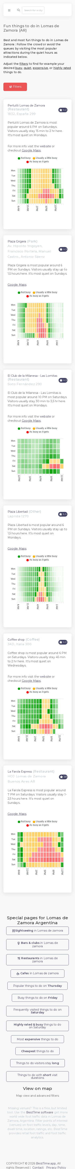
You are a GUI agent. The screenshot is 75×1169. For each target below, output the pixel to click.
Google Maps (31, 150)
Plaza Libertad (18, 511)
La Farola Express (20, 771)
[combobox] (33, 10)
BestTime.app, (46, 1163)
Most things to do (37, 1039)
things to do (37, 1051)
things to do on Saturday (37, 1026)
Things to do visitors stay (37, 1063)
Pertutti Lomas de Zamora (26, 105)
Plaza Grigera (17, 241)
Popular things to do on (37, 986)
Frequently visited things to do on (37, 1011)
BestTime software (39, 1112)
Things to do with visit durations (37, 1076)
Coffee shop (16, 639)
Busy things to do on (38, 998)
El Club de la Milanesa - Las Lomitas (32, 375)
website (45, 146)
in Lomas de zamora (39, 930)
